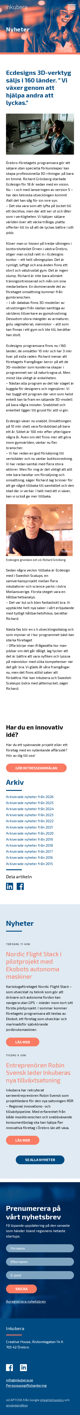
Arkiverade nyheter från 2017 (29, 851)
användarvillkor (17, 1405)
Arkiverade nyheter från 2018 (29, 845)
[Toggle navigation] (71, 7)
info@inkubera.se (19, 1380)
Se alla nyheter (40, 1160)
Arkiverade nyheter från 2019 (29, 839)
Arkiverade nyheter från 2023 (29, 815)
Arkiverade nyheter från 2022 (30, 821)
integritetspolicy (52, 1400)
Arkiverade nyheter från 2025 (30, 803)
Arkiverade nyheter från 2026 (30, 796)
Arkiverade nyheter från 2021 (29, 827)
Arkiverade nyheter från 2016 (29, 857)
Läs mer (22, 1042)
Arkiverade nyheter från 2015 (29, 863)
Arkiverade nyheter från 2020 (30, 833)
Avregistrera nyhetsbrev (26, 1301)
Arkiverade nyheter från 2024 (30, 809)
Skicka (21, 1289)
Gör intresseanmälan (36, 768)
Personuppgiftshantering (26, 1385)
